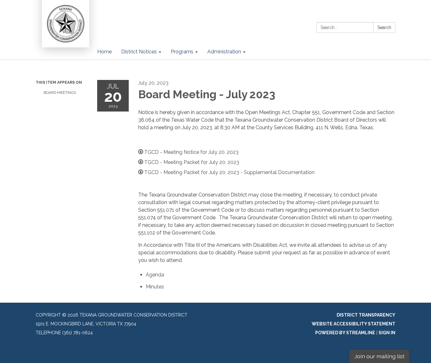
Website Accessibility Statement (353, 323)
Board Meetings (60, 92)
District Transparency (366, 315)
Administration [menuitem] (224, 52)
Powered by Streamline (345, 332)
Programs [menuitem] (182, 52)
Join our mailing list (379, 356)
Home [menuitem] (104, 52)
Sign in (387, 332)
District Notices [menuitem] (139, 52)
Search (384, 27)
